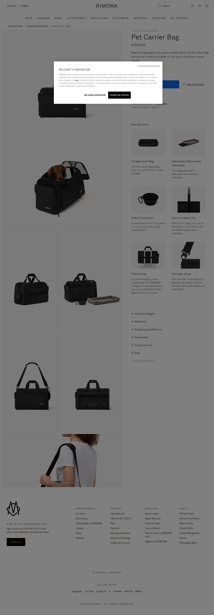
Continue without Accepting (149, 65)
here (77, 80)
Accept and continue (119, 95)
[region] (108, 82)
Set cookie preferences (95, 94)
